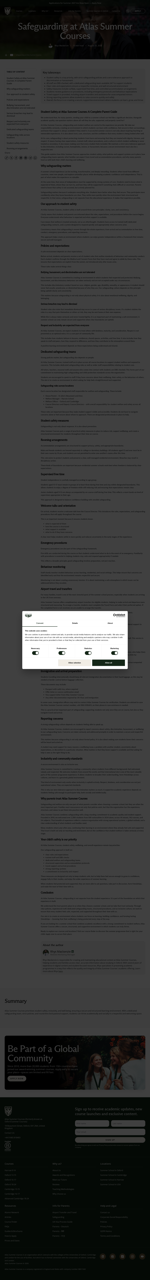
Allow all (108, 663)
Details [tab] (75, 623)
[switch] (61, 653)
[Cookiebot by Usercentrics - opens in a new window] (115, 615)
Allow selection (74, 663)
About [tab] (110, 623)
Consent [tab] (39, 623)
